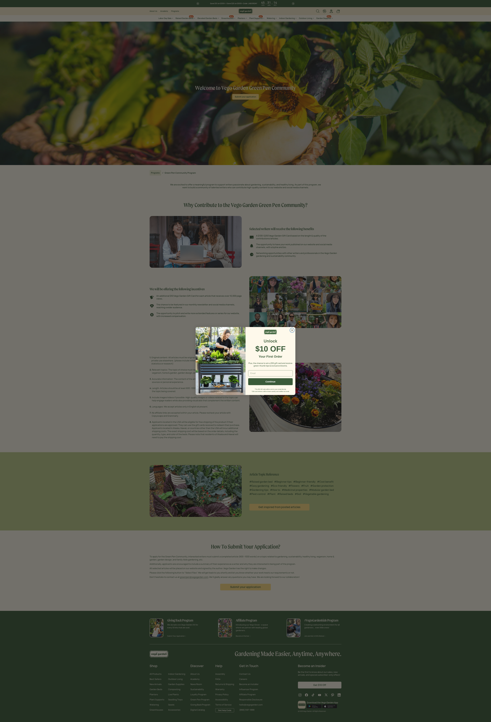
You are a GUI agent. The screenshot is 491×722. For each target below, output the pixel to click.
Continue (270, 381)
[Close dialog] (292, 330)
